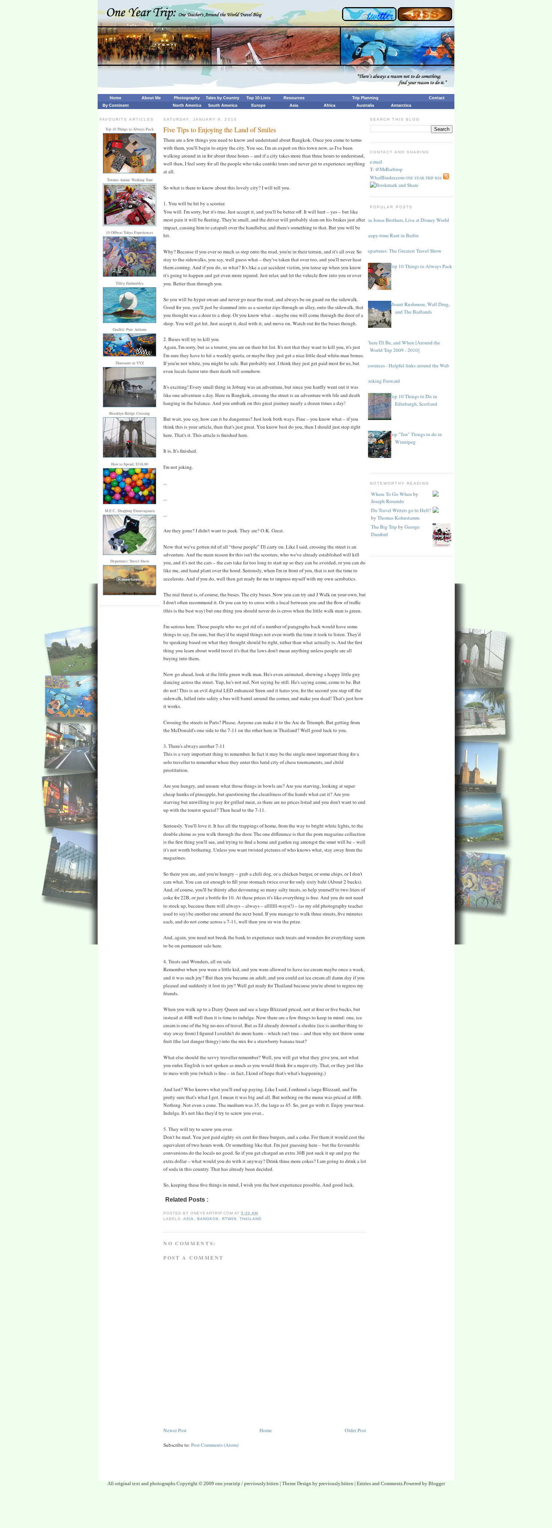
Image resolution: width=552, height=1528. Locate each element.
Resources (294, 98)
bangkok (208, 1219)
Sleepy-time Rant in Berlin (391, 235)
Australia (365, 105)
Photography (187, 98)
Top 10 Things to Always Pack (420, 266)
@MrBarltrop (389, 169)
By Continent (116, 105)
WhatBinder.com (387, 177)
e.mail (376, 161)
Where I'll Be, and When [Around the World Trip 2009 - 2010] (402, 346)
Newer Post (175, 1430)
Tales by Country (222, 98)
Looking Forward (382, 380)
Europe (258, 105)
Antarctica (401, 105)
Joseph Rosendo (387, 501)
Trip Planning (365, 98)
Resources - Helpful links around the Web (406, 365)
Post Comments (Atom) (214, 1445)
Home (115, 98)
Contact (437, 98)
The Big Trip (384, 526)
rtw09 (229, 1219)
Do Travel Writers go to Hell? (401, 510)
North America (187, 105)
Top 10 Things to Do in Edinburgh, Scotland (413, 400)
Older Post (355, 1430)
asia (188, 1219)
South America (222, 105)
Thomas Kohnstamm (398, 517)
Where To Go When (391, 494)
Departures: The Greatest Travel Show (403, 250)
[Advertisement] (276, 1509)
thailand (250, 1219)
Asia (294, 105)
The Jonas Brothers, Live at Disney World (406, 220)
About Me (151, 98)
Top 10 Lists (258, 98)
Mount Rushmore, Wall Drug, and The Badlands (419, 308)
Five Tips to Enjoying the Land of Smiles (219, 129)
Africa (329, 105)
